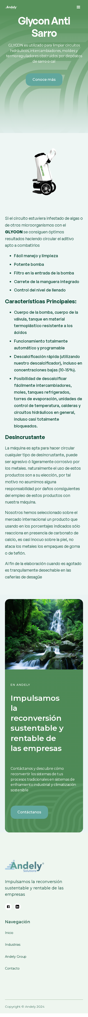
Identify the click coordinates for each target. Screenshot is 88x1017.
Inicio (9, 933)
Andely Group (15, 957)
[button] (78, 7)
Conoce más (44, 79)
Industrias (12, 945)
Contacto (12, 968)
